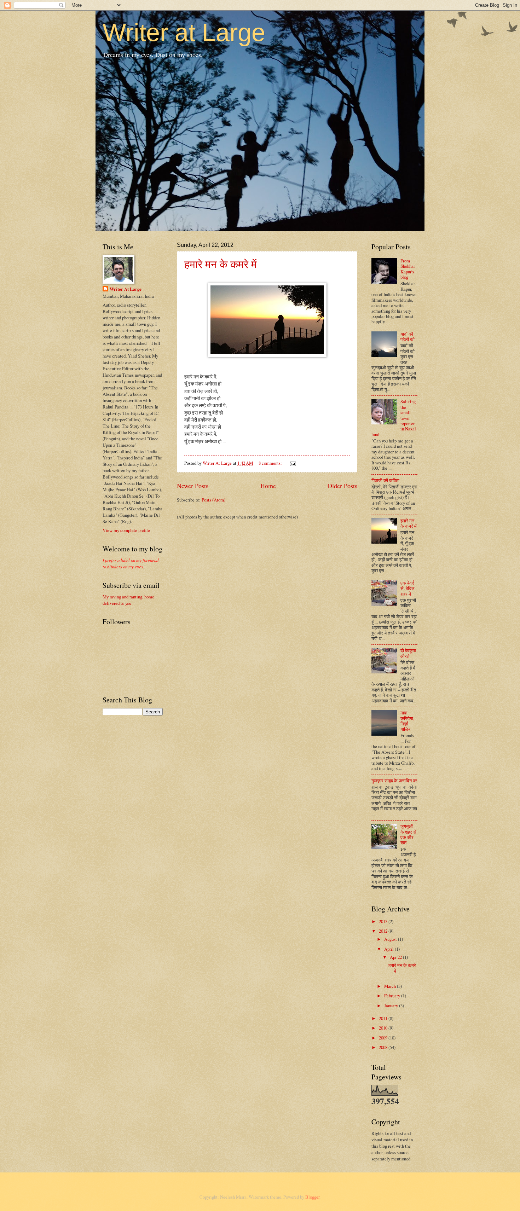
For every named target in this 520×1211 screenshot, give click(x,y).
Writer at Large (184, 32)
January (391, 1005)
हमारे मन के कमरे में (220, 264)
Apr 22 (396, 957)
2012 (383, 931)
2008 (383, 1047)
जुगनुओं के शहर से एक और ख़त (408, 834)
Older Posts (342, 485)
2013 (383, 921)
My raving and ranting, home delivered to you (128, 599)
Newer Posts (192, 485)
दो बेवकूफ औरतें (408, 653)
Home (268, 485)
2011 (383, 1018)
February (392, 995)
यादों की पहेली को (407, 336)
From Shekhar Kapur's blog (407, 268)
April (389, 949)
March (390, 986)
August (391, 939)
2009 (383, 1038)
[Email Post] (292, 463)
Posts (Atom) (213, 500)
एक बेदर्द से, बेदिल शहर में (407, 588)
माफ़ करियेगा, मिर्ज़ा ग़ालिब (407, 720)
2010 (383, 1028)
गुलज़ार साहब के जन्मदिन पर (394, 780)
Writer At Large (125, 289)
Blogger (312, 1197)
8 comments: (271, 463)
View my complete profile (126, 530)
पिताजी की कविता (385, 480)
